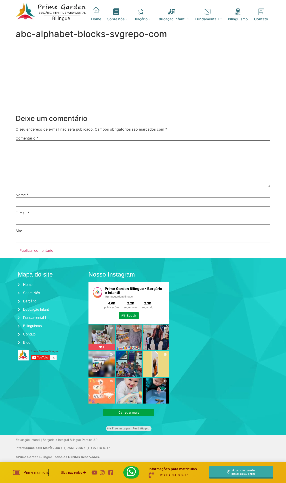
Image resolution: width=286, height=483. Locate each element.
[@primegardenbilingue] (97, 292)
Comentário (27, 138)
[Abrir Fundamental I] (221, 19)
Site (19, 231)
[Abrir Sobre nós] (126, 19)
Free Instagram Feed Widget (130, 428)
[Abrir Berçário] (149, 19)
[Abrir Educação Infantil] (188, 19)
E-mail (22, 213)
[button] (73, 472)
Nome (22, 195)
